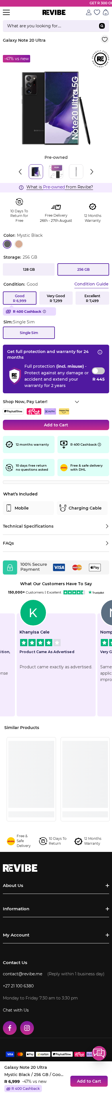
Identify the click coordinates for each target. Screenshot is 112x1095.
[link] (31, 804)
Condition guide (91, 284)
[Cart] (105, 12)
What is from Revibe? (59, 187)
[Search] (56, 26)
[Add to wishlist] (105, 39)
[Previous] (20, 171)
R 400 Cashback (27, 311)
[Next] (92, 171)
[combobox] (49, 26)
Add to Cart (56, 425)
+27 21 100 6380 (18, 986)
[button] (99, 1053)
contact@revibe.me (22, 973)
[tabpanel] (56, 108)
